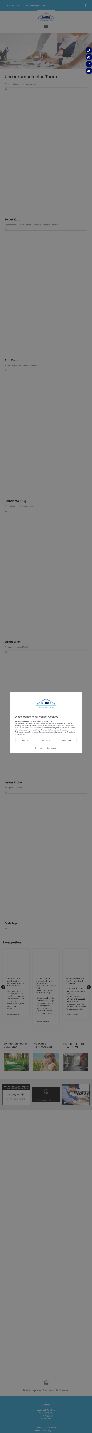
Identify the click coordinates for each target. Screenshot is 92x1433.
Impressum (51, 748)
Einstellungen (46, 740)
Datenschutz (40, 748)
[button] (89, 50)
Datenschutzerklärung (46, 732)
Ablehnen (25, 740)
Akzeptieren (66, 740)
